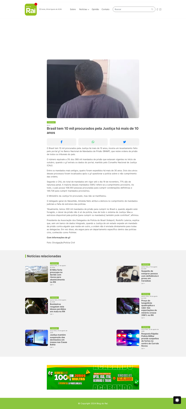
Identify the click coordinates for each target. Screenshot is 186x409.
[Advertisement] (93, 37)
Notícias (83, 9)
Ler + (52, 285)
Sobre (73, 9)
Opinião (95, 9)
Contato (105, 9)
